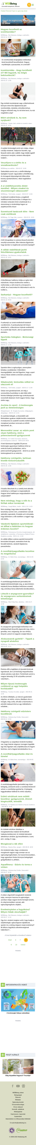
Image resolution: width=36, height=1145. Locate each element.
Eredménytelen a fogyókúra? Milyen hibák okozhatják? (15, 910)
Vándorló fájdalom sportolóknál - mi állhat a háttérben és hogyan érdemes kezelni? (17, 526)
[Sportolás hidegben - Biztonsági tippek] (18, 356)
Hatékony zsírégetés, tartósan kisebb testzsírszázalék (16, 459)
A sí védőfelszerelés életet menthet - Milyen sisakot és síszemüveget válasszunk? (15, 188)
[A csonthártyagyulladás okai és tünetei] (18, 773)
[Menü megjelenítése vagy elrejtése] (32, 4)
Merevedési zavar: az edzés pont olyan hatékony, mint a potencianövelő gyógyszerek (17, 433)
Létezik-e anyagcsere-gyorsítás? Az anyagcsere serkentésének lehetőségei (17, 596)
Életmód (8, 11)
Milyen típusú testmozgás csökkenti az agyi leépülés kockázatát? (14, 686)
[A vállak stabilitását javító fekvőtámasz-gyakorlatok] (18, 269)
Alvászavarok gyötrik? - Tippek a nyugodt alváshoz (17, 640)
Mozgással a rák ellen (12, 844)
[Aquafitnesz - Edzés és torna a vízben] (18, 884)
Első (10, 940)
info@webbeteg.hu (20, 1123)
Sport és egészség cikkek (19, 11)
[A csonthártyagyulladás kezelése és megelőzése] (18, 570)
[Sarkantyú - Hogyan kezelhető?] (18, 312)
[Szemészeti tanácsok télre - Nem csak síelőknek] (18, 229)
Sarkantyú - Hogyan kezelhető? (16, 294)
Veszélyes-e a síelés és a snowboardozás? (13, 163)
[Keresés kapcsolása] (29, 5)
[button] (13, 1087)
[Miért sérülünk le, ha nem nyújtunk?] (18, 137)
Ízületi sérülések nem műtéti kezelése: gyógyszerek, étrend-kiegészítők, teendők (16, 799)
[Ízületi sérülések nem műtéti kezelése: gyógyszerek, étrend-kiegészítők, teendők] (18, 818)
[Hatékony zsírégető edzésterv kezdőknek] (18, 731)
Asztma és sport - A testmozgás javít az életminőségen (17, 406)
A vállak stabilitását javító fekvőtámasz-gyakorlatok (14, 251)
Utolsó (23, 945)
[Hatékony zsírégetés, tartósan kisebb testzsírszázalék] (18, 477)
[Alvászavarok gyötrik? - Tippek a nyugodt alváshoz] (18, 658)
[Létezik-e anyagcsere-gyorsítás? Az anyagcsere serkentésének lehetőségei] (18, 616)
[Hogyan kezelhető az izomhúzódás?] (18, 49)
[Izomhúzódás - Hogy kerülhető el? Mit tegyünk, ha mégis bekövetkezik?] (18, 92)
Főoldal (3, 11)
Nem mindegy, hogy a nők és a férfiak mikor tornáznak (16, 501)
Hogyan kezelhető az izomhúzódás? (11, 30)
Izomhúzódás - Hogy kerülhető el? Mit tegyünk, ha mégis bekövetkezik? (16, 72)
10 (16, 945)
